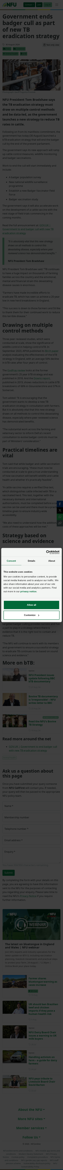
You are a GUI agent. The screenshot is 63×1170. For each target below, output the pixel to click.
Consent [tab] (11, 561)
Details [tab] (31, 561)
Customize (29, 615)
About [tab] (51, 561)
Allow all (31, 605)
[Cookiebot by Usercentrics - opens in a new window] (46, 552)
